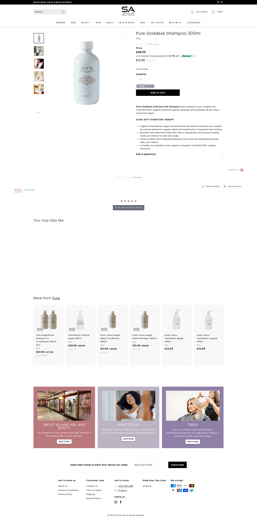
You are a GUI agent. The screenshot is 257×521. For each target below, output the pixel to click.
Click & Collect (93, 490)
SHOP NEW (128, 439)
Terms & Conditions (68, 490)
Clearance (194, 22)
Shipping (90, 494)
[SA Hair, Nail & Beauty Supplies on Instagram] (115, 502)
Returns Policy (93, 498)
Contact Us (92, 486)
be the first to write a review (128, 208)
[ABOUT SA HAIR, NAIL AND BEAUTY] (64, 406)
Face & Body (126, 22)
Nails (110, 22)
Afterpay (147, 486)
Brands (61, 22)
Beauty (85, 22)
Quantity (141, 74)
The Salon (157, 22)
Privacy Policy (65, 494)
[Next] (38, 111)
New (73, 22)
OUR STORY (64, 441)
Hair (98, 22)
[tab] (211, 186)
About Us (62, 486)
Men (142, 22)
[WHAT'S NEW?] (128, 406)
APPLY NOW (192, 441)
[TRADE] (193, 406)
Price (139, 48)
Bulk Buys (175, 22)
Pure (138, 38)
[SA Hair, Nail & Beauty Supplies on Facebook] (120, 502)
